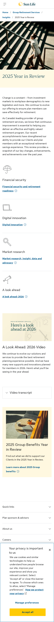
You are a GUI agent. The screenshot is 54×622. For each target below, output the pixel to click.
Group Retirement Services (26, 12)
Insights (6, 17)
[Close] (49, 550)
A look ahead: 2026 (13, 296)
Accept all (27, 612)
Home (5, 12)
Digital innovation (12, 224)
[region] (27, 582)
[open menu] (4, 4)
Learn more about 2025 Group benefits (23, 469)
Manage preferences (27, 602)
